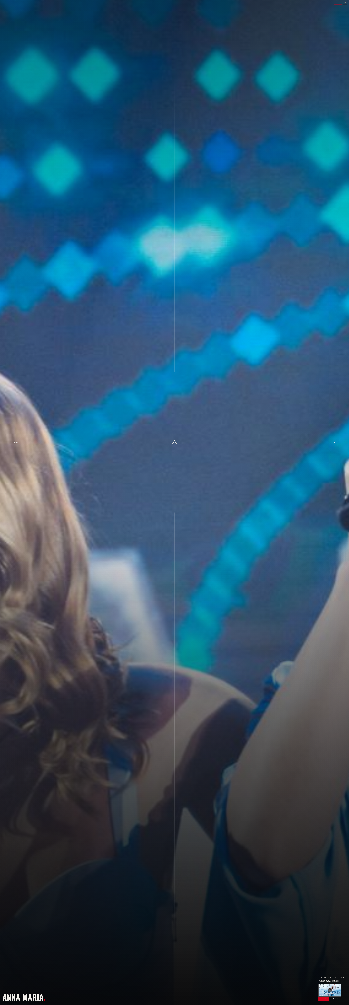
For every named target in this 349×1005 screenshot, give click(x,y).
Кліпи (163, 3)
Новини (170, 3)
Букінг (337, 3)
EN (345, 3)
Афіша (195, 3)
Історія (187, 3)
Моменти (179, 3)
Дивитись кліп (336, 998)
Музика (156, 3)
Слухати (324, 999)
